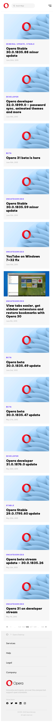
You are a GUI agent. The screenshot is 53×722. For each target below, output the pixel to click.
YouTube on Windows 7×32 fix (23, 258)
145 (42, 626)
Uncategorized (15, 199)
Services (10, 643)
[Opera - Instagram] (24, 703)
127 (31, 626)
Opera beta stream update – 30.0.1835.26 (24, 561)
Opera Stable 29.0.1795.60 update (23, 511)
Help (8, 653)
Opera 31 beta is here (23, 158)
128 (35, 626)
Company (11, 672)
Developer (12, 97)
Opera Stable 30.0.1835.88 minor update (22, 52)
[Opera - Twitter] (11, 703)
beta (9, 153)
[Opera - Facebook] (7, 703)
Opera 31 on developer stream (24, 610)
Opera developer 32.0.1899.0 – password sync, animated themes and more (26, 106)
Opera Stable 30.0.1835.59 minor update (22, 207)
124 (19, 626)
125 (23, 626)
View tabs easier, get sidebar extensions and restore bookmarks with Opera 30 (25, 311)
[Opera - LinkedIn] (20, 703)
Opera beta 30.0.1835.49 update (23, 364)
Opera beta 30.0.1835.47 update (23, 413)
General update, (16, 44)
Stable (30, 44)
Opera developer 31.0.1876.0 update (21, 462)
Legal (9, 662)
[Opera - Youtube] (16, 703)
